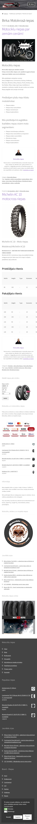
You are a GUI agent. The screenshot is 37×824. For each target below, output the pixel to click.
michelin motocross (19, 368)
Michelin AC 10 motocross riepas (13, 196)
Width (5, 278)
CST (5, 786)
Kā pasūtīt (7, 659)
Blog (5, 652)
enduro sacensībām (15, 179)
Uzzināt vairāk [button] (8, 806)
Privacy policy (8, 669)
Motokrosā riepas (27, 181)
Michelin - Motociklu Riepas (15, 366)
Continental (7, 782)
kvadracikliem (25, 179)
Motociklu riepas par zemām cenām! (16, 31)
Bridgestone (8, 779)
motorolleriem (6, 183)
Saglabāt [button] (17, 817)
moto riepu (9, 181)
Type (20, 278)
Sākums (6, 13)
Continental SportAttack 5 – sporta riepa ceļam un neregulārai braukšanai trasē (17, 566)
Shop (5, 649)
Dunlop (6, 789)
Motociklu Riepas (12, 177)
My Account (7, 655)
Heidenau (7, 792)
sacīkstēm (17, 183)
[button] (5, 809)
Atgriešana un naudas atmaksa (13, 662)
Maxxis (6, 796)
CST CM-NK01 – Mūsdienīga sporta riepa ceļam (16, 584)
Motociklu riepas (24, 26)
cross (6, 368)
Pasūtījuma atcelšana (10, 665)
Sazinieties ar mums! (28, 170)
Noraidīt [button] (8, 817)
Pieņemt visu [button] (27, 817)
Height (13, 278)
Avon (5, 776)
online (12, 183)
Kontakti (7, 672)
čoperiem (7, 179)
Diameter (29, 278)
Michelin (10, 368)
